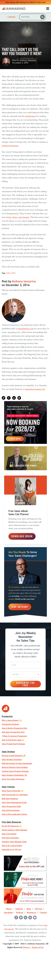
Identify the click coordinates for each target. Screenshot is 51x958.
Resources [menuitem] (31, 913)
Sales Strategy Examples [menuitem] (12, 759)
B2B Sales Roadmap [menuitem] (10, 798)
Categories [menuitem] (11, 17)
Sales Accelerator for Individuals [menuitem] (15, 794)
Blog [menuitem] (29, 909)
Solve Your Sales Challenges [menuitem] (13, 779)
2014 (13, 273)
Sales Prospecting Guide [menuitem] (11, 806)
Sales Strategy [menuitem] (8, 751)
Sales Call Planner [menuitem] (9, 834)
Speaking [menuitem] (8, 913)
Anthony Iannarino (28, 60)
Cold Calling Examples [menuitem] (11, 810)
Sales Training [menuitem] (8, 786)
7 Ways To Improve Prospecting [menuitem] (14, 736)
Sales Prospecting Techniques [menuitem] (13, 744)
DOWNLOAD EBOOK (22, 536)
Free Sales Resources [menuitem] (11, 822)
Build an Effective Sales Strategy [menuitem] (15, 767)
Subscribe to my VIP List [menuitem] (11, 849)
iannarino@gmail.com (35, 389)
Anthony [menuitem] (19, 909)
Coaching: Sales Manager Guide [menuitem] (14, 841)
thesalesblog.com (26, 329)
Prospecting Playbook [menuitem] (10, 724)
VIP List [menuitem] (38, 909)
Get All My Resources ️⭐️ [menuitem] (12, 826)
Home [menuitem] (9, 909)
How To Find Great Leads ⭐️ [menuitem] (13, 740)
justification (30, 116)
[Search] (42, 17)
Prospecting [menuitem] (7, 716)
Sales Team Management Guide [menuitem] (14, 802)
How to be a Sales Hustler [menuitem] (12, 845)
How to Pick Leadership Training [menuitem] (14, 814)
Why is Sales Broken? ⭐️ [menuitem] (12, 720)
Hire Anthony (19, 607)
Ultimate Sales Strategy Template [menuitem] (15, 771)
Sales (8, 273)
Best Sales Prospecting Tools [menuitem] (13, 732)
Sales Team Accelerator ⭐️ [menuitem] (12, 791)
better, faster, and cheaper (17, 217)
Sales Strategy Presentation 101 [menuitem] (14, 775)
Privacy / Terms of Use (33, 947)
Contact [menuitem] (43, 913)
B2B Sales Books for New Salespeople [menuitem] (17, 763)
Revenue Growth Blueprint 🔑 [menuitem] (14, 755)
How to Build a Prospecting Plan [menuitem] (14, 728)
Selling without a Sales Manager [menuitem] (14, 830)
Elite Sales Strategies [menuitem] (10, 838)
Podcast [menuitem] (19, 913)
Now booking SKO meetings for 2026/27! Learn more (25, 2)
